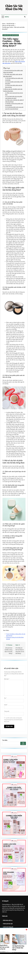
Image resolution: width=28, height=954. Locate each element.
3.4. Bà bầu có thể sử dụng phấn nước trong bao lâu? (14, 104)
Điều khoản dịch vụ (7, 920)
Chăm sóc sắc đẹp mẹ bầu (10, 35)
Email (5, 704)
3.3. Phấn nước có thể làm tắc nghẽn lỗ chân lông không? (14, 100)
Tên (5, 698)
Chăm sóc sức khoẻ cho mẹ (14, 7)
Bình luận (6, 679)
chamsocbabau (18, 952)
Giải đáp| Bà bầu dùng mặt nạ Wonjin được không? (18, 947)
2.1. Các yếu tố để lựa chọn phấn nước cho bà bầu (14, 79)
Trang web (6, 711)
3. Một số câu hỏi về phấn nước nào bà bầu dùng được (12, 90)
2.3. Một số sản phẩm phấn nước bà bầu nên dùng (13, 86)
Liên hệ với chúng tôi (8, 927)
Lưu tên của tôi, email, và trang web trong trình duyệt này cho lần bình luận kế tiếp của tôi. (13, 719)
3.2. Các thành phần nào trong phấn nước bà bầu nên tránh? (13, 97)
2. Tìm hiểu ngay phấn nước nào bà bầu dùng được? (12, 75)
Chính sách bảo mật (8, 923)
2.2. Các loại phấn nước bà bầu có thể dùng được (14, 82)
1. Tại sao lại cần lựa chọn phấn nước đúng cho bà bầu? (13, 71)
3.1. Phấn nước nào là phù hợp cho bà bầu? (14, 93)
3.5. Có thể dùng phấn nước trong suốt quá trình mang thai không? (14, 108)
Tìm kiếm (4, 740)
